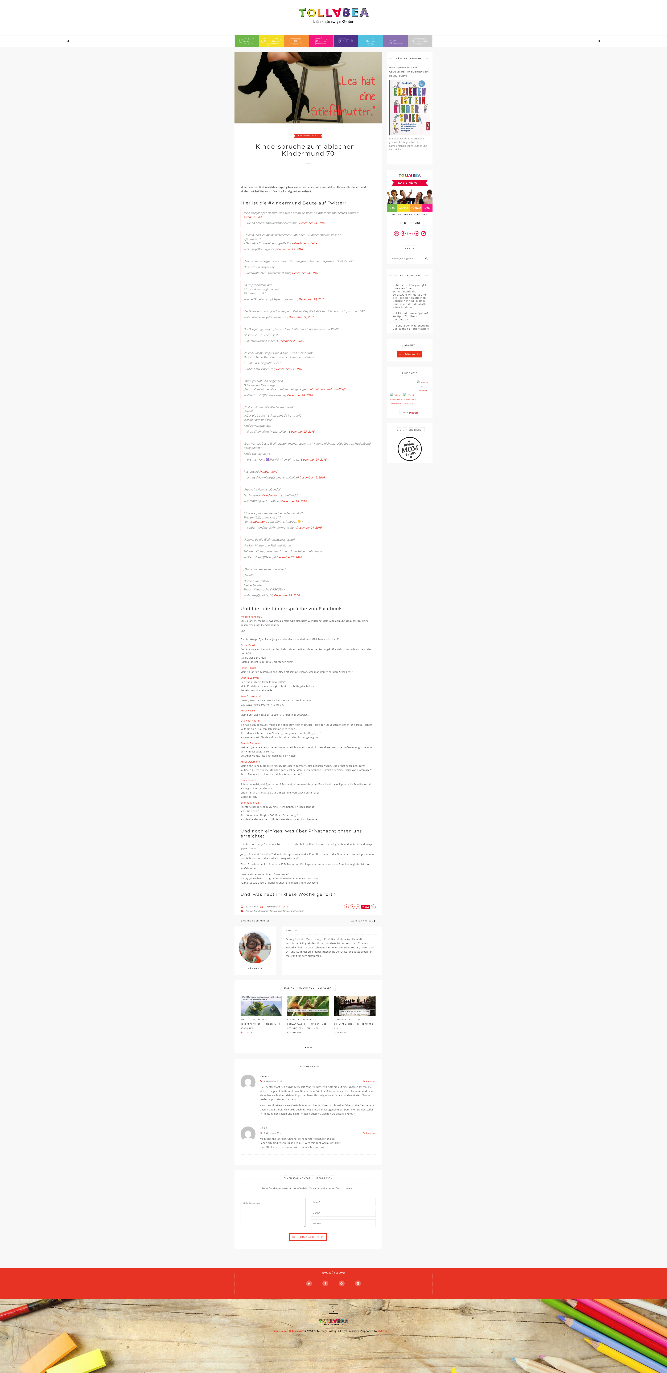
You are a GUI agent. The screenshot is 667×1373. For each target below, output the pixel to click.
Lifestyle (345, 41)
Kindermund (276, 910)
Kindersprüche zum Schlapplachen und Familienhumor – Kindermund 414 (307, 1026)
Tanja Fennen (249, 780)
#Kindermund (271, 495)
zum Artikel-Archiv (410, 354)
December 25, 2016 (301, 431)
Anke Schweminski (251, 696)
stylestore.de (385, 1331)
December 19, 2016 (311, 299)
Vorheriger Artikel (256, 921)
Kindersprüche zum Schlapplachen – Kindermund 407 (354, 1024)
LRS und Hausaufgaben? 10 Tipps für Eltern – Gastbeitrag (410, 316)
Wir (395, 41)
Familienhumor (261, 910)
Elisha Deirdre (249, 645)
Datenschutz (420, 41)
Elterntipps (271, 41)
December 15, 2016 (312, 477)
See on (405, 412)
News (246, 41)
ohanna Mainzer (250, 802)
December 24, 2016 (312, 223)
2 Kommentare (272, 906)
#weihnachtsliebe (305, 243)
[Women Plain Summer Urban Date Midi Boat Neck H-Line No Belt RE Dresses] (423, 386)
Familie (249, 910)
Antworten (370, 1081)
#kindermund (253, 217)
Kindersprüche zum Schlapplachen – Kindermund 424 (260, 1024)
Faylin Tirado (248, 667)
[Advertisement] (304, 176)
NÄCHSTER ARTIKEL (361, 921)
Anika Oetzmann (250, 761)
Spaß (300, 910)
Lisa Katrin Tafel (250, 720)
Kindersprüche (308, 135)
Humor (370, 41)
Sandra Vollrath (250, 677)
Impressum (280, 1331)
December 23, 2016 (290, 249)
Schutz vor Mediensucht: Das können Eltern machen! (411, 327)
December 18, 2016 (299, 395)
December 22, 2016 (301, 317)
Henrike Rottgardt (251, 616)
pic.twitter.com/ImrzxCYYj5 (327, 389)
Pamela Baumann (251, 743)
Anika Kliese (248, 710)
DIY (296, 41)
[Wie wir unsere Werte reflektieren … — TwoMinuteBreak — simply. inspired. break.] (396, 399)
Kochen (321, 41)
